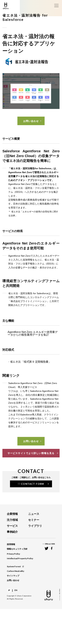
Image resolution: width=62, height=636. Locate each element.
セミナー (33, 519)
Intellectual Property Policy (20, 558)
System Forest (14, 566)
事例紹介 (12, 531)
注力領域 (12, 519)
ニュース (33, 513)
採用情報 (11, 544)
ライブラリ (35, 525)
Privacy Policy (13, 554)
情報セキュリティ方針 (17, 549)
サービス (12, 525)
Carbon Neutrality (15, 571)
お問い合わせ (13, 580)
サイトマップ (13, 576)
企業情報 (12, 513)
